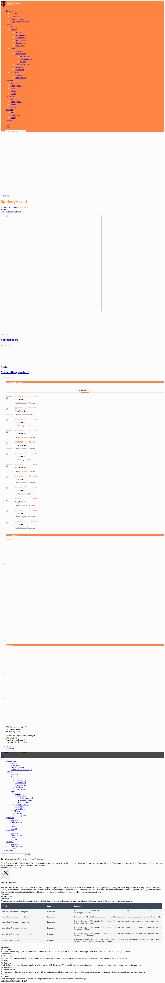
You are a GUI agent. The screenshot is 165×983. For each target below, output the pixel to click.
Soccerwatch (20, 46)
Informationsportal (22, 64)
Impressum (10, 748)
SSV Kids (23, 62)
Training (19, 490)
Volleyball (9, 110)
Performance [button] (6, 954)
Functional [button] (5, 947)
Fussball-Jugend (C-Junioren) (25, 471)
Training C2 (20, 468)
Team (13, 88)
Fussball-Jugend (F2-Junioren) (25, 517)
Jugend (13, 48)
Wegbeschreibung (17, 19)
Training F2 (20, 513)
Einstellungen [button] (6, 868)
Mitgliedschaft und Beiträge (20, 22)
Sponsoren (19, 67)
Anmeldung (19, 70)
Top (2, 757)
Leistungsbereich (26, 56)
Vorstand (14, 13)
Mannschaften (20, 54)
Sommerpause (9, 339)
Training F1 (20, 400)
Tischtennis (10, 96)
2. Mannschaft (20, 38)
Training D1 (20, 445)
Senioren (14, 30)
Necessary (8, 897)
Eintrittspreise (20, 43)
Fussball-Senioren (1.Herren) (24, 494)
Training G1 (20, 411)
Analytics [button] (4, 960)
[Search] (2, 131)
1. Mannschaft (20, 35)
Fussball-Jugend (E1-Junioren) (25, 426)
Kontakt (13, 94)
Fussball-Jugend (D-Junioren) (25, 448)
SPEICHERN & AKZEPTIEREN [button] (14, 981)
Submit (27, 855)
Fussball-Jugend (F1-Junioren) (25, 403)
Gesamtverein (11, 11)
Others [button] (3, 974)
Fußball (8, 24)
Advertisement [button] (6, 967)
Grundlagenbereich (27, 59)
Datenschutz (10, 746)
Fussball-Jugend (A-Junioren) (25, 437)
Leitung (18, 32)
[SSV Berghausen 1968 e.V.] (12, 6)
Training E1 (20, 422)
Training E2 (20, 456)
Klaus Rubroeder (10, 207)
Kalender (9, 120)
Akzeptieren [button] (16, 868)
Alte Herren (15, 72)
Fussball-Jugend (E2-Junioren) (25, 460)
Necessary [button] (5, 894)
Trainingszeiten (20, 40)
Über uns (14, 27)
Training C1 (20, 479)
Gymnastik (10, 80)
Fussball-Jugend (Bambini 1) (24, 414)
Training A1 (20, 434)
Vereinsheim (15, 16)
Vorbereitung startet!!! (15, 372)
